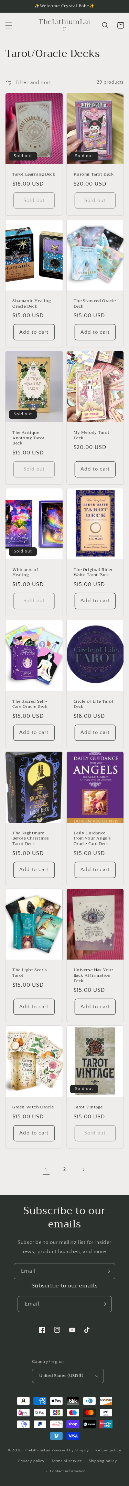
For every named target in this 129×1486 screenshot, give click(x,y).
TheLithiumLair (37, 1450)
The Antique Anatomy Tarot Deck (28, 438)
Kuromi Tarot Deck (94, 174)
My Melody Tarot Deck (92, 435)
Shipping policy (103, 1461)
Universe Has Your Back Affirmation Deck (94, 975)
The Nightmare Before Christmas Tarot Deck (30, 839)
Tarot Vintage (88, 1107)
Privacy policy (31, 1461)
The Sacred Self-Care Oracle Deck (30, 704)
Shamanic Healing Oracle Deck (31, 303)
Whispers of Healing (25, 572)
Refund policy (108, 1450)
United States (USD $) (61, 1375)
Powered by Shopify (70, 1450)
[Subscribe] (107, 1271)
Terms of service (66, 1461)
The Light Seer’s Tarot (29, 972)
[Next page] (83, 1169)
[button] (8, 25)
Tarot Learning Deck (33, 174)
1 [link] (46, 1170)
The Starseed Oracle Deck (95, 303)
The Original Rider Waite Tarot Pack (93, 572)
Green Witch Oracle (33, 1107)
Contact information (68, 1471)
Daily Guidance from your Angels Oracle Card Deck (92, 839)
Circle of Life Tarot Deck (94, 704)
